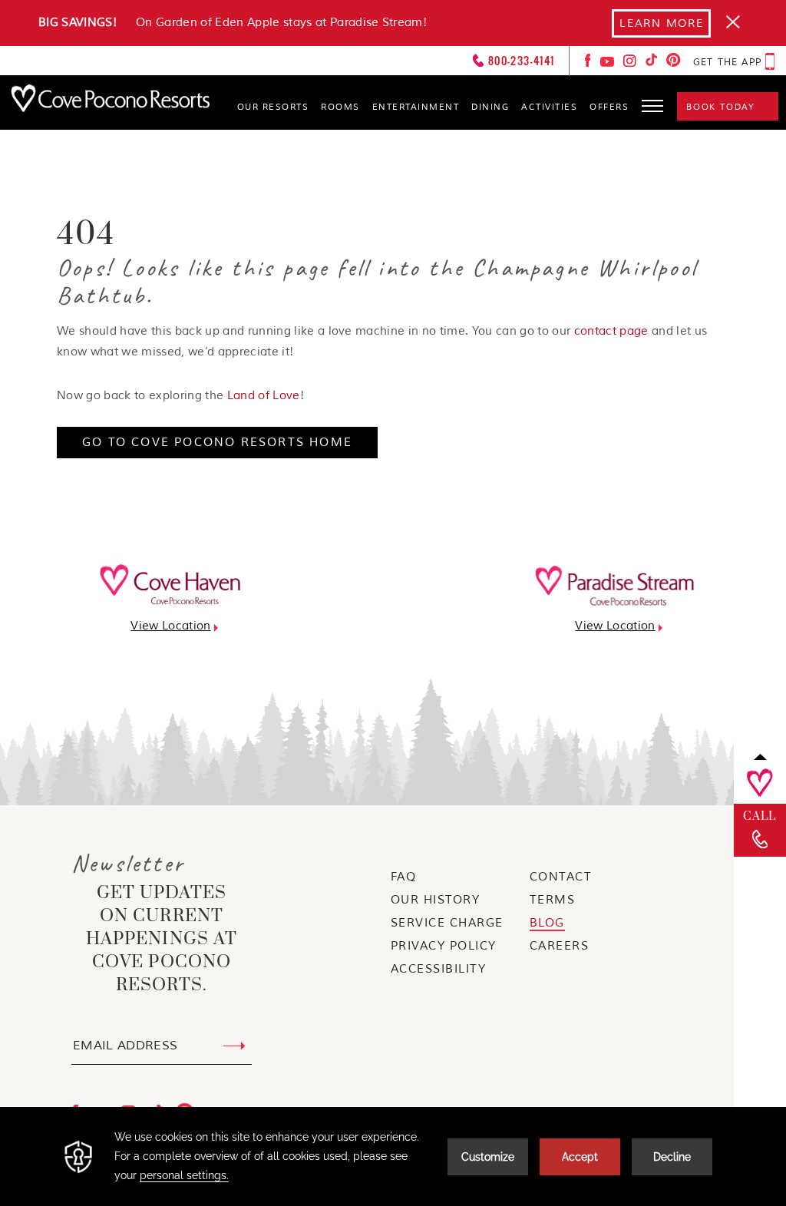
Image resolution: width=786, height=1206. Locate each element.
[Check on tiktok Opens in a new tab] (653, 64)
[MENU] (652, 114)
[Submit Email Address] (234, 1046)
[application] (393, 1156)
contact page (611, 331)
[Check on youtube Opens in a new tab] (608, 64)
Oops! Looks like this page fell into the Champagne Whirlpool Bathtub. (377, 281)
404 (86, 235)
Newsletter (128, 863)
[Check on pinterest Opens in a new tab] (673, 64)
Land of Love (263, 395)
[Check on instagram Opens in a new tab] (631, 64)
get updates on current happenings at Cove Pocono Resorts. (161, 939)
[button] (653, 103)
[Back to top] (760, 756)
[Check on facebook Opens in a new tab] (589, 64)
